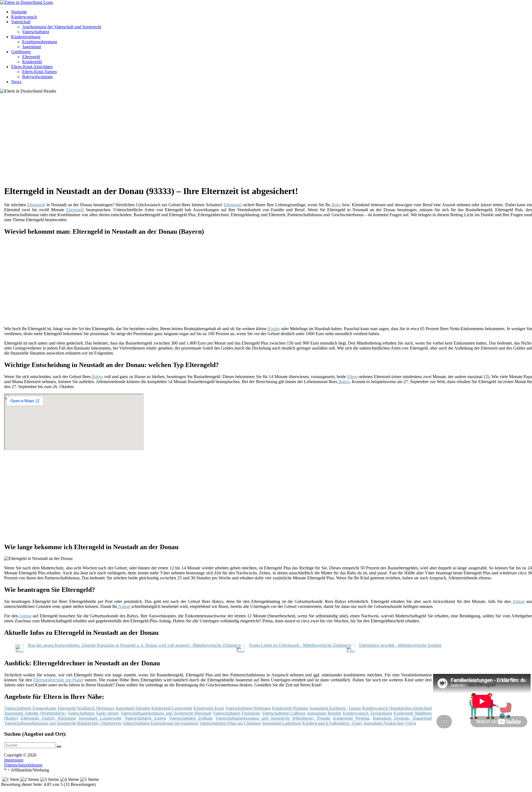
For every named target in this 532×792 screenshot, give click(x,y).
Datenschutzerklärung (23, 765)
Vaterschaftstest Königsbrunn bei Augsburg (160, 723)
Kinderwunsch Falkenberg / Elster (332, 723)
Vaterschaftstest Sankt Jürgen (93, 713)
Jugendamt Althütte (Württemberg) (35, 713)
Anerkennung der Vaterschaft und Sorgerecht (61, 26)
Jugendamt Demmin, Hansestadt (402, 718)
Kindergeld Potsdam (290, 708)
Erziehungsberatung (39, 41)
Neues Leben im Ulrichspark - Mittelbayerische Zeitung (297, 645)
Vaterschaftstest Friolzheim (236, 713)
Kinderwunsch (24, 16)
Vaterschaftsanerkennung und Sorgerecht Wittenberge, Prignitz (273, 718)
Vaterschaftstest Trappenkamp (30, 708)
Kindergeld (32, 61)
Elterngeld (31, 56)
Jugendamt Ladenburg (281, 723)
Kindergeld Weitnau (351, 718)
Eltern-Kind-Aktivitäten (32, 66)
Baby (335, 204)
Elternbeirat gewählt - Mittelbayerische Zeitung (400, 645)
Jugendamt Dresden (132, 708)
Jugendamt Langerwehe (100, 718)
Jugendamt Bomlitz (324, 713)
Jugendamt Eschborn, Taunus (335, 708)
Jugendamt (31, 46)
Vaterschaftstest (35, 31)
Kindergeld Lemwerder (171, 708)
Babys (97, 376)
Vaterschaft (20, 21)
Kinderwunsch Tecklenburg (367, 713)
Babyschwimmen (37, 76)
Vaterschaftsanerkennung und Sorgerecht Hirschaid (166, 713)
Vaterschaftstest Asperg (145, 718)
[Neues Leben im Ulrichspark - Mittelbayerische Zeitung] (240, 651)
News (16, 81)
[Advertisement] (174, 141)
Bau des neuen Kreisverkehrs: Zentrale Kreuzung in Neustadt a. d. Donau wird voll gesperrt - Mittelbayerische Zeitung (132, 645)
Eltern (352, 376)
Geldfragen (21, 51)
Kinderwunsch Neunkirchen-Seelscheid (397, 708)
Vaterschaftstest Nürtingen (248, 708)
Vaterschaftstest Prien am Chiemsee (230, 723)
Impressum (13, 760)
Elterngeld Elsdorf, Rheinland (48, 718)
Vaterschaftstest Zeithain (191, 718)
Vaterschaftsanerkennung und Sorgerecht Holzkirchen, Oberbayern (62, 723)
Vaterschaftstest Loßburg (284, 713)
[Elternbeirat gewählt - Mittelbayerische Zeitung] (350, 651)
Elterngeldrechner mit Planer (58, 680)
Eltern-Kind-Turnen (39, 71)
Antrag (517, 601)
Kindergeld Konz (208, 708)
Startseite (19, 11)
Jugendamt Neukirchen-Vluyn (389, 723)
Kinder (273, 328)
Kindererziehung (25, 36)
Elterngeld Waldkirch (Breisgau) (86, 708)
